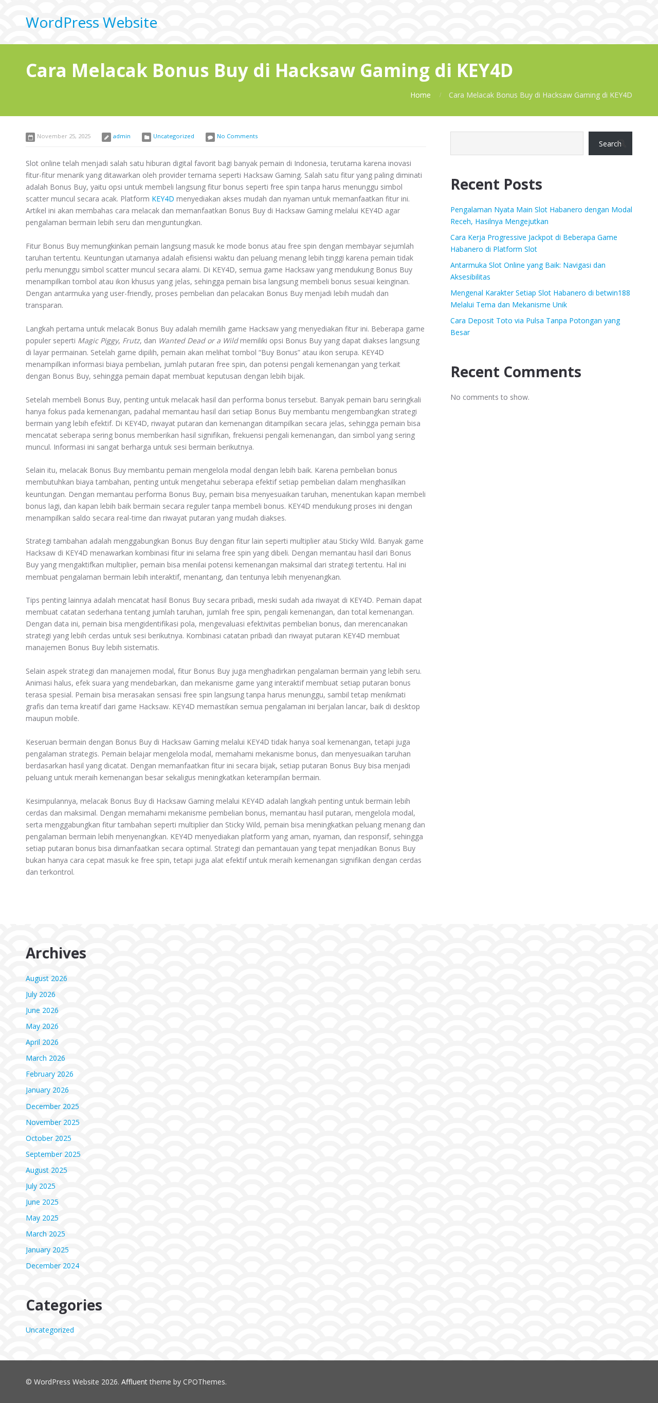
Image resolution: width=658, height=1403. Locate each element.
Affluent (134, 1382)
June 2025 (42, 1202)
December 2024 (52, 1265)
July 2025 (41, 1186)
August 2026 (46, 978)
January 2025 (47, 1249)
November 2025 (53, 1122)
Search (610, 144)
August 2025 (46, 1170)
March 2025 (45, 1234)
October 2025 (48, 1138)
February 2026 (50, 1074)
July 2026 (41, 994)
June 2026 (42, 1010)
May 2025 (42, 1218)
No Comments (237, 136)
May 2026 (42, 1026)
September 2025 (53, 1154)
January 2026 (47, 1090)
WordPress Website (91, 22)
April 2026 (42, 1042)
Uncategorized (173, 136)
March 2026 (45, 1058)
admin (122, 136)
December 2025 (52, 1106)
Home (420, 95)
